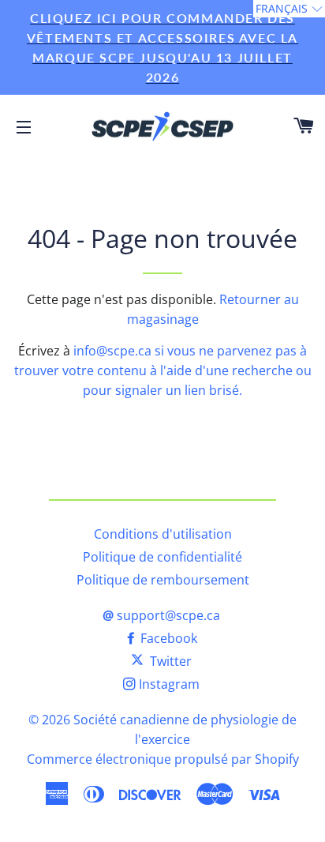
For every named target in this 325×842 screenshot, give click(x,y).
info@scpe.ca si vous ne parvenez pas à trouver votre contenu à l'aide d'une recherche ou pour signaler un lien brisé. (163, 370)
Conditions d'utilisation (163, 534)
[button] (289, 8)
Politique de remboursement (163, 579)
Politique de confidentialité (162, 557)
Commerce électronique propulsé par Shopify (163, 759)
